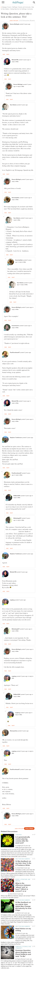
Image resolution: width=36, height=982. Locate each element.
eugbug (12, 600)
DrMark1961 (16, 495)
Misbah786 (15, 59)
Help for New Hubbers (22, 859)
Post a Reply (29, 828)
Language (18, 834)
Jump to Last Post (14, 20)
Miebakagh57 (17, 518)
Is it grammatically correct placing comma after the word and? (22, 840)
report (7, 54)
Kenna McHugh (14, 24)
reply (4, 54)
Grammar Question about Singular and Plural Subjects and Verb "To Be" (23, 953)
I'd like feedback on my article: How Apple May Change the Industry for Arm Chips (23, 906)
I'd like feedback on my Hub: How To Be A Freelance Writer (23, 863)
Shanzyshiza (13, 731)
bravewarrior (15, 325)
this (17, 61)
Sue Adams (13, 105)
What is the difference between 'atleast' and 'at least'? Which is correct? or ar (23, 887)
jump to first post (19, 828)
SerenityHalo (15, 197)
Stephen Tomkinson (16, 437)
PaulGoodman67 (15, 352)
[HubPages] (18, 2)
